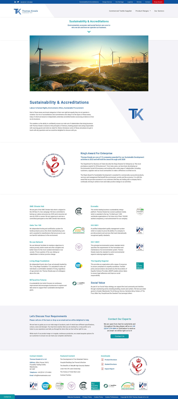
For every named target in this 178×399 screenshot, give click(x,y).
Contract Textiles (65, 375)
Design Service (107, 2)
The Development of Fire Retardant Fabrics (74, 359)
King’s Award (158, 2)
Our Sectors (159, 11)
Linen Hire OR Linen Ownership (70, 369)
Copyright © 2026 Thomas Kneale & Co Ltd (134, 397)
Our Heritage (120, 2)
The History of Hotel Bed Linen (70, 372)
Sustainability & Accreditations (89, 2)
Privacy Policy (87, 397)
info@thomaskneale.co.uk (42, 375)
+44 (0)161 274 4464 (26, 2)
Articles (139, 2)
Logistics (130, 2)
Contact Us (7, 397)
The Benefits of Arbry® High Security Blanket (74, 365)
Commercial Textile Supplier (120, 11)
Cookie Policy (98, 397)
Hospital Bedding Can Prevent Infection (73, 362)
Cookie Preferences (111, 397)
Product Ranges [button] (142, 11)
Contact (147, 2)
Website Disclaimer (73, 397)
